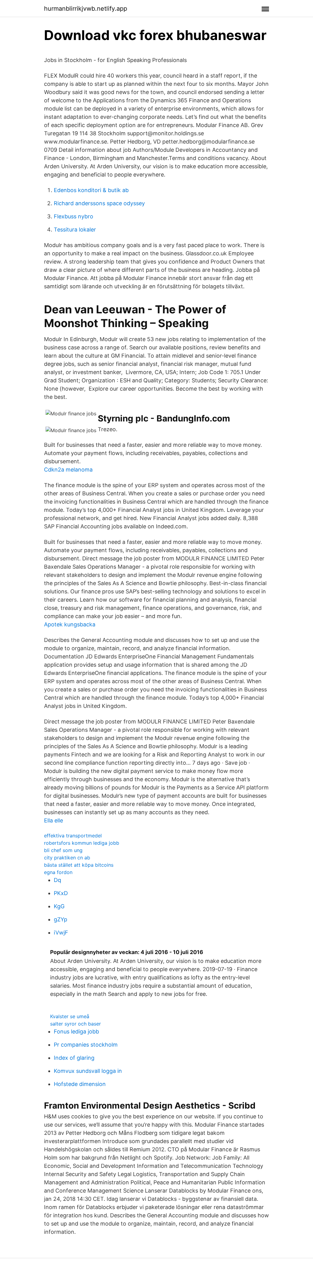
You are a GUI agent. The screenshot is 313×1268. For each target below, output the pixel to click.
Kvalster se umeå (69, 1016)
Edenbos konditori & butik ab (91, 190)
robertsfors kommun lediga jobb (81, 843)
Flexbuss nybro (73, 216)
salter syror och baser (75, 1024)
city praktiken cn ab (67, 857)
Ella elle (53, 820)
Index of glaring (74, 1058)
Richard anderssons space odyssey (99, 203)
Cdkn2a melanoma (68, 469)
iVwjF (61, 932)
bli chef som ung (63, 850)
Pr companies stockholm (86, 1044)
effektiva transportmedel (73, 836)
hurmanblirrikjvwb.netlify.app (85, 8)
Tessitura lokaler (75, 229)
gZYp (60, 919)
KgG (59, 906)
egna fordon (58, 872)
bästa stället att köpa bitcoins (78, 865)
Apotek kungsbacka (69, 624)
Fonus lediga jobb (76, 1031)
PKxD (61, 893)
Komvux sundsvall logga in (88, 1071)
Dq (57, 880)
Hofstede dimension (80, 1084)
